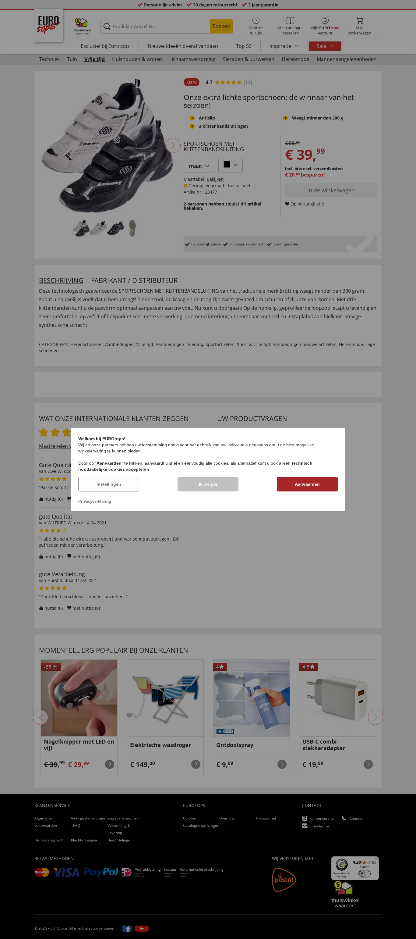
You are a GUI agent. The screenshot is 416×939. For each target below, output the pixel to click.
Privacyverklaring (94, 501)
